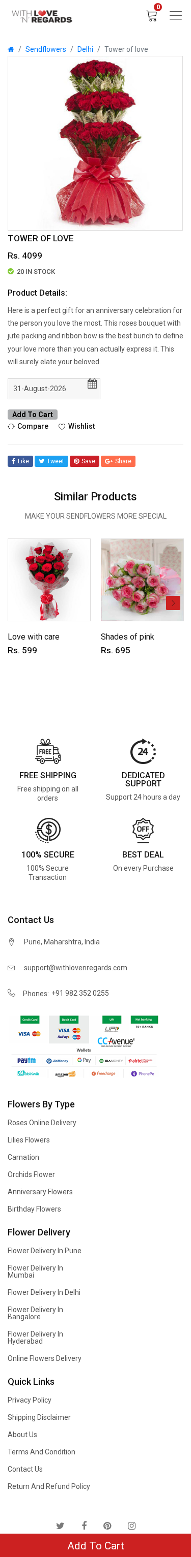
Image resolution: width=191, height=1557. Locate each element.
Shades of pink (127, 637)
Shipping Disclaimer (39, 1417)
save (88, 461)
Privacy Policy (29, 1400)
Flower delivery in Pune (44, 1250)
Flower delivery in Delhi (44, 1292)
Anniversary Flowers (40, 1191)
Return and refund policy (49, 1486)
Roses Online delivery (42, 1122)
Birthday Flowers (34, 1209)
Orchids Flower (31, 1174)
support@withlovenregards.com (75, 967)
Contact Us (25, 1469)
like (23, 461)
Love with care (34, 637)
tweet (55, 461)
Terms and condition (41, 1451)
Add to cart (32, 414)
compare (32, 426)
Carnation (23, 1157)
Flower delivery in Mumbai (35, 1271)
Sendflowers (45, 49)
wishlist (81, 426)
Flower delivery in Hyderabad (35, 1337)
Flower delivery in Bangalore (35, 1313)
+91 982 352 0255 (80, 993)
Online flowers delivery (44, 1358)
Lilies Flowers (29, 1139)
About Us (22, 1434)
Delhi (85, 49)
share (123, 461)
